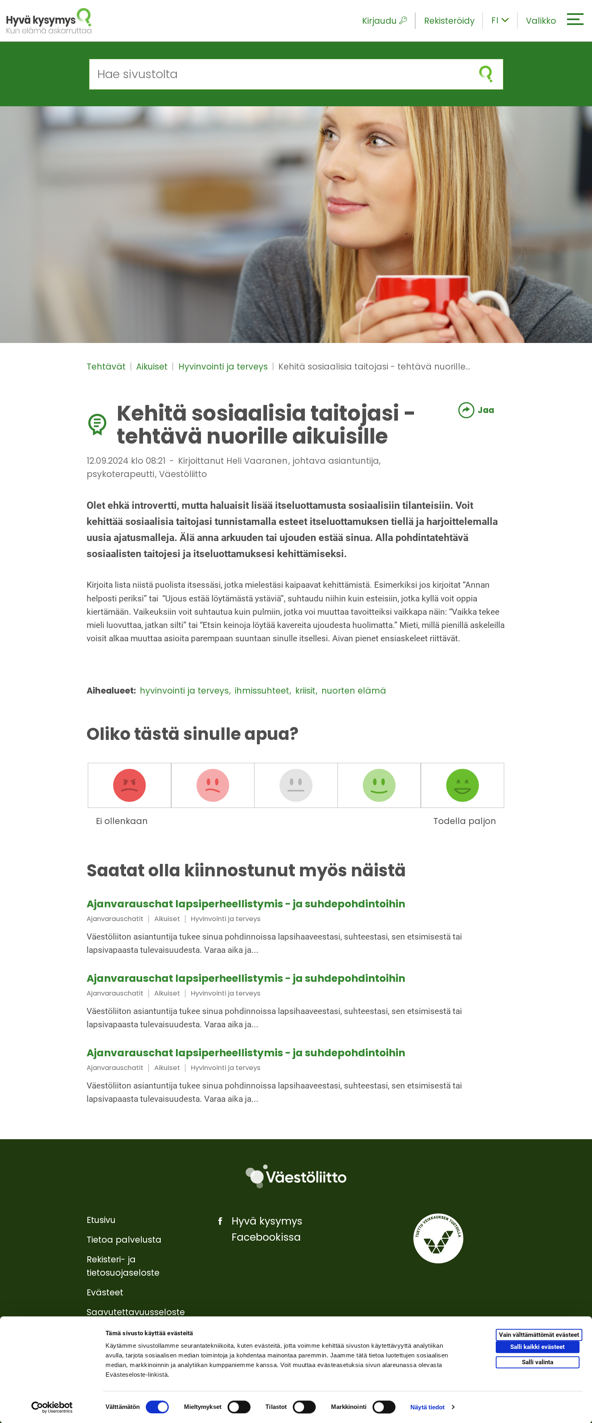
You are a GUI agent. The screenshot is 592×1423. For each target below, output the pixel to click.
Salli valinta (537, 1362)
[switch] (239, 1406)
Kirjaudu (379, 21)
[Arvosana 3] (296, 785)
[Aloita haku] (486, 74)
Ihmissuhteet (263, 690)
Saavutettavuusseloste (136, 1312)
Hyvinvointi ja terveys (224, 366)
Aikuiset (153, 366)
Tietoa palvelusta (124, 1239)
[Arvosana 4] (379, 785)
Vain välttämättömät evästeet (539, 1335)
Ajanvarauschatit (115, 918)
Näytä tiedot (427, 1407)
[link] (296, 928)
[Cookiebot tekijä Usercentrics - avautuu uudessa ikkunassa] (52, 1407)
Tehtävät (107, 366)
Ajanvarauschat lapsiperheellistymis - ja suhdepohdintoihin (246, 904)
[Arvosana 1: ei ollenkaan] (130, 785)
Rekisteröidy (449, 21)
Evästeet (105, 1292)
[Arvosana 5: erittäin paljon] (462, 785)
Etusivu (101, 1220)
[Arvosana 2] (213, 785)
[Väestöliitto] (296, 1176)
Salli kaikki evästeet (537, 1347)
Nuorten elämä (353, 690)
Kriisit (306, 690)
